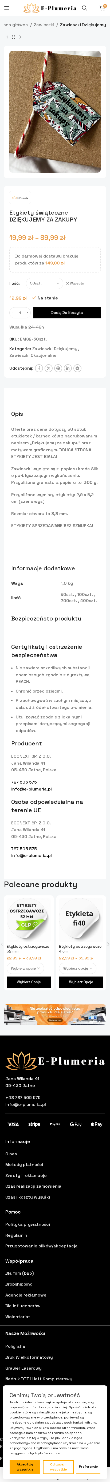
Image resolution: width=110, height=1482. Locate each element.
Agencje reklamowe (25, 1295)
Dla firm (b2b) (19, 1273)
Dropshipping (19, 1284)
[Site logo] (50, 7)
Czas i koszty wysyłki (27, 1197)
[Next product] (20, 37)
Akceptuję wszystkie (25, 1467)
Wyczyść (77, 283)
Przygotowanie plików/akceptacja (41, 1246)
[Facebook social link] (39, 368)
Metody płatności (24, 1164)
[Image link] (55, 1014)
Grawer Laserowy (23, 1368)
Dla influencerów (23, 1306)
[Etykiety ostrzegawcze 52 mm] (29, 920)
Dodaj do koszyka (67, 312)
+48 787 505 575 (23, 1097)
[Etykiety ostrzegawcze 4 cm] (81, 920)
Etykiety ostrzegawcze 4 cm (80, 948)
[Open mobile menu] (6, 8)
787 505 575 (24, 782)
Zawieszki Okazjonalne (33, 355)
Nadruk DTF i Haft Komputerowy (38, 1379)
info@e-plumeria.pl (31, 789)
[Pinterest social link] (58, 368)
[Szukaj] (84, 8)
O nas (11, 1154)
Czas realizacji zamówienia (33, 1186)
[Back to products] (13, 37)
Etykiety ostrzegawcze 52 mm (28, 948)
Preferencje (88, 1466)
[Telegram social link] (77, 368)
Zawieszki (44, 24)
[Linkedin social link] (68, 368)
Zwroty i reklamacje (26, 1175)
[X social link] (49, 368)
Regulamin (16, 1235)
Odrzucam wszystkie (58, 1467)
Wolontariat (17, 1316)
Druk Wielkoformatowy (29, 1357)
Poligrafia (15, 1346)
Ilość (14, 283)
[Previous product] (7, 37)
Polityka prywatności (27, 1224)
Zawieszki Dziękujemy (83, 24)
